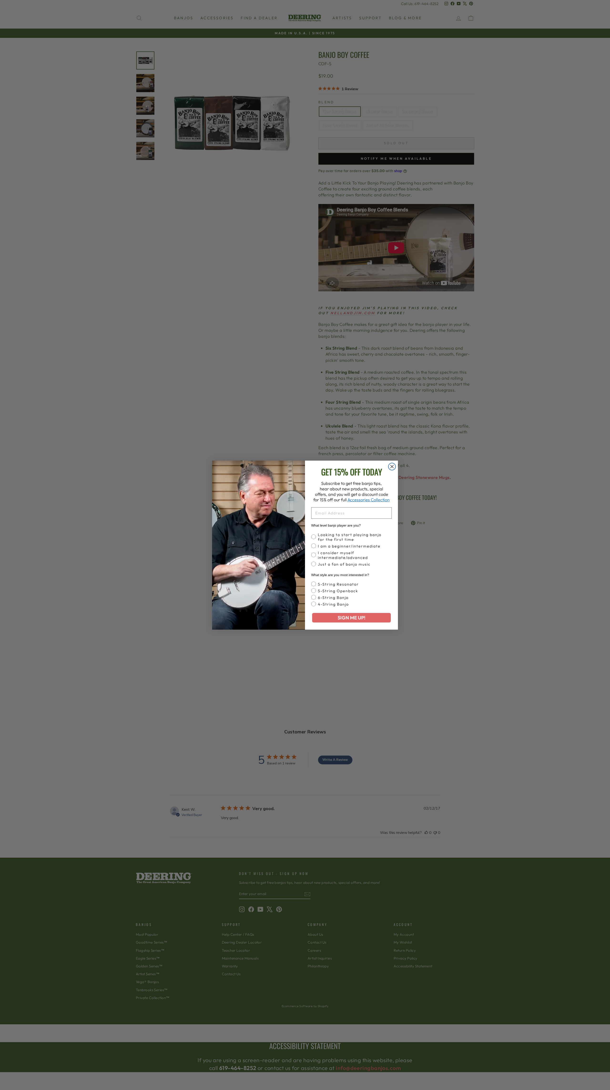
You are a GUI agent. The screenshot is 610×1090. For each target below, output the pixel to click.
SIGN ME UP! (351, 618)
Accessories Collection (368, 500)
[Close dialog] (392, 466)
